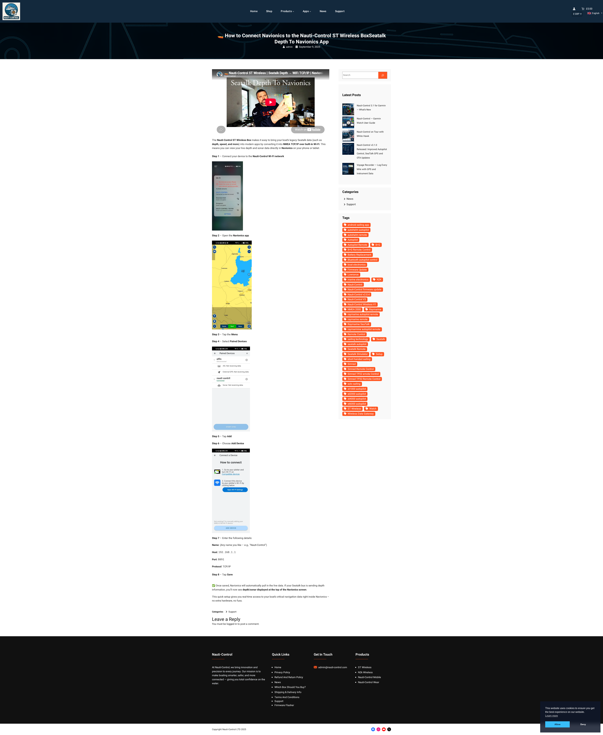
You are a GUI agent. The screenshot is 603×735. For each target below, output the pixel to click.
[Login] (574, 9)
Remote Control (356, 334)
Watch (372, 409)
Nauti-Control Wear (368, 682)
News (350, 199)
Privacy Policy (282, 672)
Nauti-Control (355, 285)
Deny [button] (583, 724)
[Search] (382, 75)
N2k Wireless (365, 672)
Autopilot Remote (357, 245)
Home (277, 667)
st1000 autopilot (357, 389)
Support (232, 611)
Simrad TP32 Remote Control (364, 379)
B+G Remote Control (359, 250)
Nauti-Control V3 (357, 299)
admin (289, 47)
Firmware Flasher (284, 705)
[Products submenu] (293, 11)
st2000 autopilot (357, 394)
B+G (377, 245)
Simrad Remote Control (361, 369)
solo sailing (354, 384)
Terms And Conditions (286, 697)
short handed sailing (359, 359)
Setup (379, 354)
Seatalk (380, 339)
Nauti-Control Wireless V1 (362, 304)
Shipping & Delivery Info (287, 692)
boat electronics (357, 265)
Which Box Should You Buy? (290, 687)
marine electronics (358, 279)
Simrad (352, 364)
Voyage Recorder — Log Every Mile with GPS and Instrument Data (372, 169)
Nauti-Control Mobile (369, 677)
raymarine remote (358, 319)
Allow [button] (557, 724)
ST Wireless (354, 409)
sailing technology (358, 339)
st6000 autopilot (357, 404)
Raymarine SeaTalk (358, 324)
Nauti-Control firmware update (364, 289)
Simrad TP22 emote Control (363, 374)
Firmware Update (357, 270)
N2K (379, 279)
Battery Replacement (359, 255)
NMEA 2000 (354, 309)
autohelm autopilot (358, 230)
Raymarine (375, 309)
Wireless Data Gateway (361, 414)
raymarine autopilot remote (363, 314)
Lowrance (353, 274)
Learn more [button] (551, 715)
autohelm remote (357, 235)
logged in (232, 624)
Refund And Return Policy (288, 677)
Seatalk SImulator (358, 354)
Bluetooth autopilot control (362, 260)
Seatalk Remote (357, 349)
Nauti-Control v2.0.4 (359, 294)
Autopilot (353, 240)
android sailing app (358, 225)
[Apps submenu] (310, 11)
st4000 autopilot (357, 399)
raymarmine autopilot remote (364, 329)
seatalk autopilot (357, 344)
